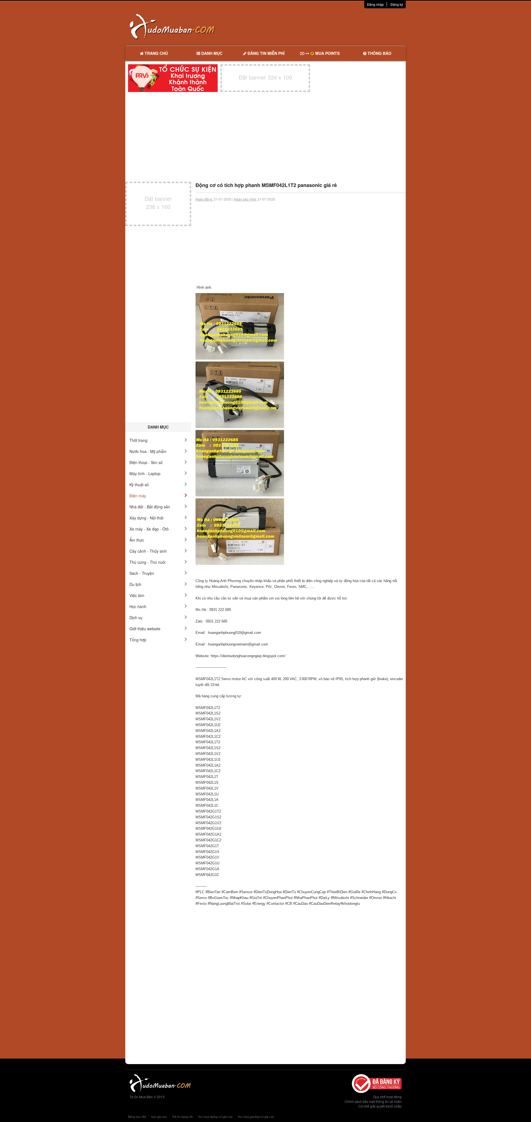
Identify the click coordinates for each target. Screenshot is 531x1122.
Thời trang (138, 440)
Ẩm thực (136, 540)
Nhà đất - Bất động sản (149, 506)
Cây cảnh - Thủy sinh (148, 551)
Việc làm (136, 595)
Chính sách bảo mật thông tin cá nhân (373, 1101)
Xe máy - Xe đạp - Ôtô (149, 529)
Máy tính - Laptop (144, 473)
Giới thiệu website (144, 628)
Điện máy (137, 495)
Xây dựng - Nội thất (146, 518)
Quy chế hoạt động (387, 1096)
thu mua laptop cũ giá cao (215, 1116)
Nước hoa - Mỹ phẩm (147, 451)
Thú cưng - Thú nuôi (147, 562)
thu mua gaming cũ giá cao (256, 1116)
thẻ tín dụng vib (182, 1116)
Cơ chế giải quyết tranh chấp (380, 1106)
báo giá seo (159, 1116)
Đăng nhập (375, 4)
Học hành (137, 606)
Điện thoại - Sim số (146, 462)
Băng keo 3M (137, 1116)
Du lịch (135, 584)
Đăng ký (397, 4)
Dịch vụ (135, 617)
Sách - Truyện (141, 573)
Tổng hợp (137, 639)
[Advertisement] (323, 26)
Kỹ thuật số (139, 484)
